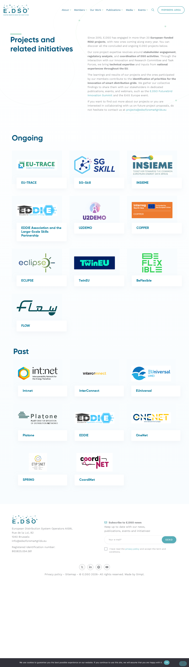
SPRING (28, 479)
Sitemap (70, 574)
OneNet (142, 435)
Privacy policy (53, 574)
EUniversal (144, 390)
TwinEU (84, 280)
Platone (28, 435)
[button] (152, 10)
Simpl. (140, 574)
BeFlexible (144, 280)
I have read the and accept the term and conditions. (137, 550)
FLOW (25, 325)
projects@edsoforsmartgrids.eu (146, 109)
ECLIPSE (27, 280)
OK (166, 662)
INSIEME (142, 182)
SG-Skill (85, 182)
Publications (113, 10)
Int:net (28, 390)
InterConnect (89, 390)
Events (142, 10)
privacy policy (132, 549)
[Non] (183, 663)
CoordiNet (87, 479)
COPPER (142, 228)
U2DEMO (85, 228)
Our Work (95, 10)
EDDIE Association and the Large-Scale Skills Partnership (41, 231)
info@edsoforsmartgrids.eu (29, 540)
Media (129, 10)
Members (79, 10)
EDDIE (83, 435)
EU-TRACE (29, 182)
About (65, 10)
